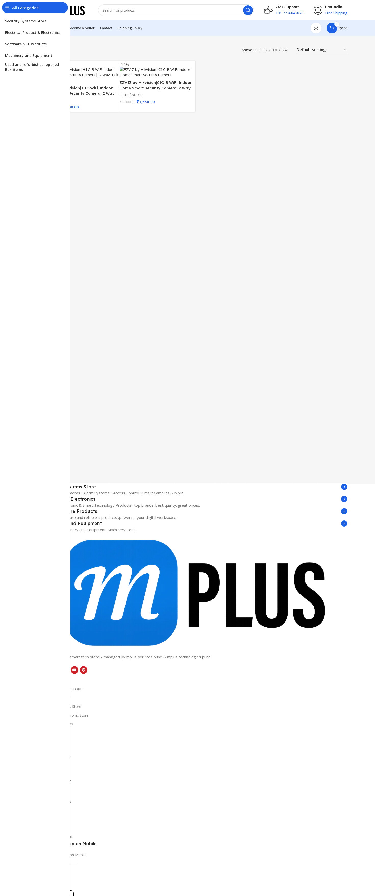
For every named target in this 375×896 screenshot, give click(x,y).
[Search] (248, 10)
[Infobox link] (195, 487)
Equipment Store (57, 697)
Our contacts (54, 809)
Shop (47, 827)
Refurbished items (58, 723)
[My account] (316, 28)
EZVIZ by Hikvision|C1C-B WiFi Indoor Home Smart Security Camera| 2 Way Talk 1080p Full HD (156, 88)
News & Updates (57, 801)
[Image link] (195, 592)
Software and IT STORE (62, 689)
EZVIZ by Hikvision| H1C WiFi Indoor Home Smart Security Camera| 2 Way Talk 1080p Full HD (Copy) (79, 93)
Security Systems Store (62, 706)
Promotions (53, 818)
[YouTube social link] (74, 670)
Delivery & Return (57, 836)
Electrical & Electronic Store (66, 715)
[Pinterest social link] (84, 670)
